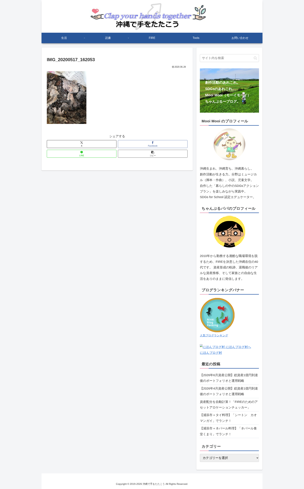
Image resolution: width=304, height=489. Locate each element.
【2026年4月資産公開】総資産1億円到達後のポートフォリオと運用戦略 (229, 391)
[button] (153, 154)
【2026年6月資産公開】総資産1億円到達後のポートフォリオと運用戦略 (229, 377)
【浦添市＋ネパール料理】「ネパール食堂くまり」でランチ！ (228, 431)
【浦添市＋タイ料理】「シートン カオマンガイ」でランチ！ (228, 417)
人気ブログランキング (214, 335)
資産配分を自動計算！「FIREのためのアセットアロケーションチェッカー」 (229, 404)
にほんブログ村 (211, 353)
